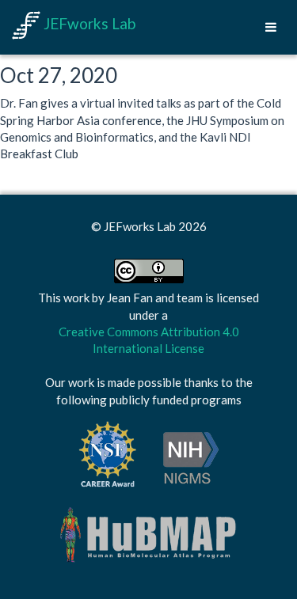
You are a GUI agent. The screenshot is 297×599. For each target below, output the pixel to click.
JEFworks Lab (87, 23)
